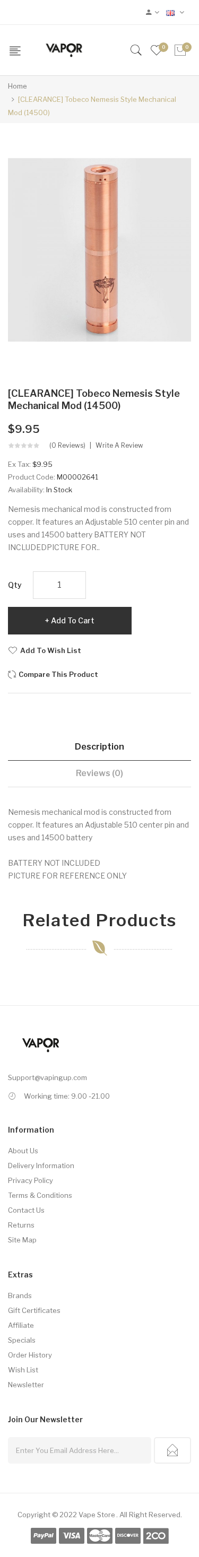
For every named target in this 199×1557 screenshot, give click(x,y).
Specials (22, 1340)
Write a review (119, 445)
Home (17, 86)
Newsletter (26, 1384)
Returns (21, 1225)
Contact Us (26, 1210)
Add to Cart (72, 620)
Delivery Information (41, 1165)
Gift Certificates (34, 1310)
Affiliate (21, 1325)
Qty (15, 584)
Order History (30, 1355)
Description (99, 747)
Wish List (23, 1369)
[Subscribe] (172, 1450)
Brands (20, 1295)
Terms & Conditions (40, 1195)
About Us (23, 1150)
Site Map (22, 1240)
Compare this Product (58, 674)
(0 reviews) (67, 445)
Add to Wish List (50, 650)
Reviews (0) (99, 773)
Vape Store (97, 1514)
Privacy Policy (30, 1180)
